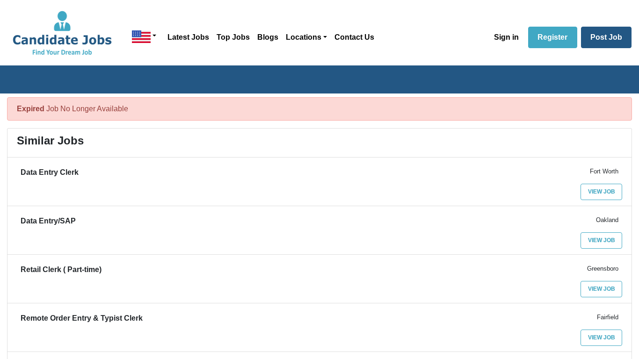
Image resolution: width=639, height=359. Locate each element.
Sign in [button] (506, 37)
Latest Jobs (188, 37)
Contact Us (354, 37)
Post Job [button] (606, 37)
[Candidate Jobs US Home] (62, 32)
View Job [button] (601, 191)
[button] (144, 37)
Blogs (267, 37)
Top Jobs (233, 37)
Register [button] (552, 37)
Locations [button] (303, 37)
